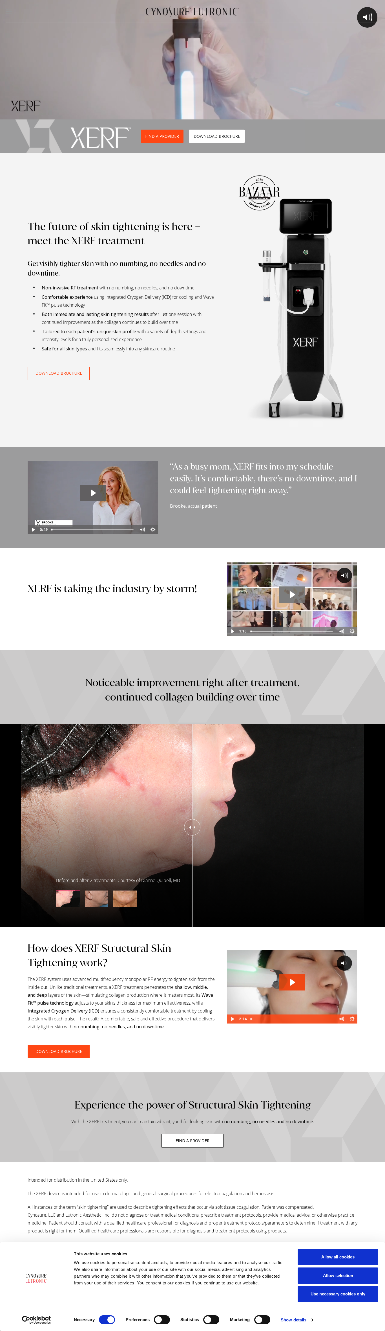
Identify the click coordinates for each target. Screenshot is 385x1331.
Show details (293, 1319)
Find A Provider (162, 136)
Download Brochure (217, 136)
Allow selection (338, 1275)
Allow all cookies (338, 1256)
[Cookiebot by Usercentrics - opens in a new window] (36, 1320)
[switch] (162, 1319)
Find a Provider (192, 1140)
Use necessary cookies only (338, 1293)
